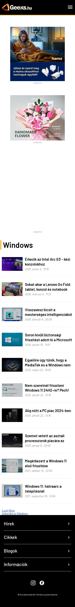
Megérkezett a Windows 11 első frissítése (46, 463)
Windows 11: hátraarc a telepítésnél (43, 488)
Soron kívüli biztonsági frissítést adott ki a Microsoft (48, 337)
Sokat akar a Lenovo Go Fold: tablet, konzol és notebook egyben (48, 289)
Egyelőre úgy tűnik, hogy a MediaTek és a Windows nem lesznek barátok (48, 365)
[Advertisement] (37, 192)
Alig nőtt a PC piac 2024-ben (48, 410)
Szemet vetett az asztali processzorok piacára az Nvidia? (44, 440)
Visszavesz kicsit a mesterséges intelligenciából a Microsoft (48, 314)
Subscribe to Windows (15, 513)
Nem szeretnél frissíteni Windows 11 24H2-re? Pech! (47, 387)
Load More (8, 510)
